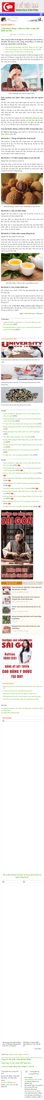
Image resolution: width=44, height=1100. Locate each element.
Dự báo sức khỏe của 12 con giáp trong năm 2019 (17, 691)
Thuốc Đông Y (7, 25)
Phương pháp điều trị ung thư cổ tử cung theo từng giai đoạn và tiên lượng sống (20, 383)
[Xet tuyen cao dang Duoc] (17, 544)
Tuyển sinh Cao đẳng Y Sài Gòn (19, 1054)
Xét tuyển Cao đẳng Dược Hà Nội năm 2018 (29, 708)
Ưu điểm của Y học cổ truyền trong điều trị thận (18, 455)
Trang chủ (4, 1059)
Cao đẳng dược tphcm (8, 708)
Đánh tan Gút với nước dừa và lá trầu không (19, 52)
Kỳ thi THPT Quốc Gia (23, 1063)
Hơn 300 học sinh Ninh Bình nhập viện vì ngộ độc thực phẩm (21, 699)
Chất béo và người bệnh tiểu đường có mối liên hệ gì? (31, 1044)
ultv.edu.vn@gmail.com (8, 1082)
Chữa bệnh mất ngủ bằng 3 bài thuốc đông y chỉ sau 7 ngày (23, 47)
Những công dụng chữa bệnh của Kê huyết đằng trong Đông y (22, 427)
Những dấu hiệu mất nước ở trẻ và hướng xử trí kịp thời (21, 450)
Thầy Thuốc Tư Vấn (8, 1063)
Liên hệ (31, 1066)
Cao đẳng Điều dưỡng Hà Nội (10, 713)
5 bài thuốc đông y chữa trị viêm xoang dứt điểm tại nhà (20, 29)
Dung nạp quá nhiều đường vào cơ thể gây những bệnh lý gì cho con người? (11, 1044)
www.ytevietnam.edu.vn (32, 1079)
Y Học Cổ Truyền (7, 1066)
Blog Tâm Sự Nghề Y (21, 1066)
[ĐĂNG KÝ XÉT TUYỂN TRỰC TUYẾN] (17, 658)
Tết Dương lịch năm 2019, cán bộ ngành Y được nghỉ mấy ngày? (22, 696)
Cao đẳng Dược (6, 710)
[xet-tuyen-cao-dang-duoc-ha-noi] (22, 19)
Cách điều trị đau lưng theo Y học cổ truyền (16, 437)
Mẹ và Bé (12, 1059)
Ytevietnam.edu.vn (30, 1091)
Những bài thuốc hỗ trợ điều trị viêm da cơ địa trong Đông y (21, 432)
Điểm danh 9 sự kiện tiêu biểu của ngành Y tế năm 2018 (19, 693)
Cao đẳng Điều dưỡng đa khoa (32, 118)
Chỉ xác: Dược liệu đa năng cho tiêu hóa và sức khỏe (16, 405)
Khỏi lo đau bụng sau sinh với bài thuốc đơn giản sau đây (23, 49)
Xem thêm (37, 1048)
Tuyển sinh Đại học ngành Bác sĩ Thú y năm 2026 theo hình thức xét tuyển (20, 361)
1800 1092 (9, 1084)
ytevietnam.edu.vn (30, 313)
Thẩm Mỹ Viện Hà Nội (23, 1059)
